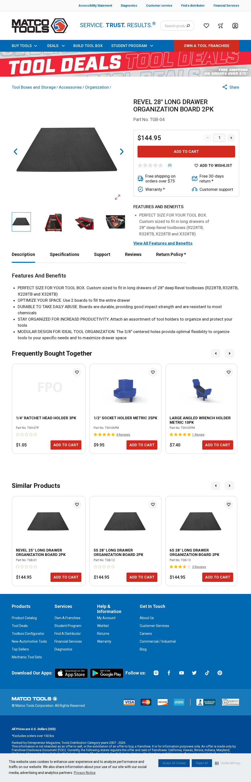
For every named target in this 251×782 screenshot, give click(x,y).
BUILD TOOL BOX (87, 46)
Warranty (104, 641)
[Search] (188, 26)
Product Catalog (24, 618)
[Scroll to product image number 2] (52, 221)
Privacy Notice (85, 773)
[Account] (235, 26)
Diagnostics (63, 649)
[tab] (23, 254)
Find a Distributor (67, 634)
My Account (106, 618)
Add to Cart (186, 151)
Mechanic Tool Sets (27, 657)
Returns (103, 634)
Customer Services (154, 626)
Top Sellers (20, 649)
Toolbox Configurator (28, 634)
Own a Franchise (67, 618)
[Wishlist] (206, 26)
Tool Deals (20, 626)
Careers (146, 634)
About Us (147, 618)
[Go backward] (16, 152)
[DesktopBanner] (125, 64)
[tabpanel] (125, 307)
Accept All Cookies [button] (174, 763)
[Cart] (221, 26)
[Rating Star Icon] (18, 434)
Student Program (67, 626)
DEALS (52, 46)
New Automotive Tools (29, 641)
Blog (143, 649)
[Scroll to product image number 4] (115, 221)
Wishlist (103, 626)
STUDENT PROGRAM (129, 46)
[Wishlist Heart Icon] (77, 372)
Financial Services (68, 641)
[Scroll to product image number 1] (21, 221)
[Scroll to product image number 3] (84, 221)
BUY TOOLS (22, 46)
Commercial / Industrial (158, 641)
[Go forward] (122, 152)
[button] (227, 763)
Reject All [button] (202, 763)
